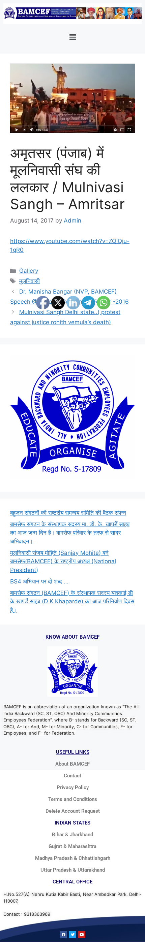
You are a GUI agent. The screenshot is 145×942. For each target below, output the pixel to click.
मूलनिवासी (29, 281)
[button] (72, 37)
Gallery (28, 270)
